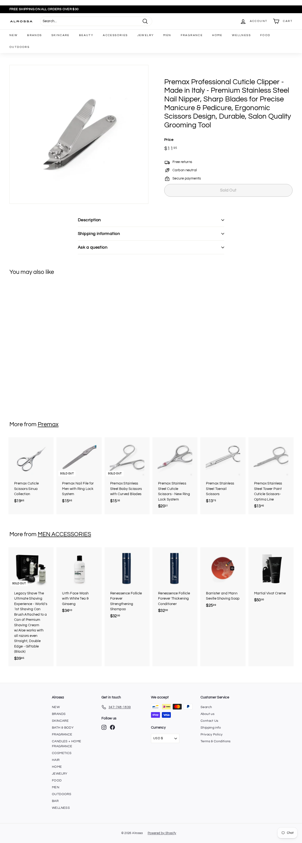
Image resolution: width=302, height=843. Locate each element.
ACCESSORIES (115, 35)
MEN (167, 35)
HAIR (56, 760)
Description (89, 220)
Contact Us (209, 720)
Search (206, 707)
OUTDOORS (19, 47)
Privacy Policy (211, 734)
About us (207, 714)
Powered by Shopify (162, 833)
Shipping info (211, 727)
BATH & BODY (63, 727)
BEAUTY (86, 35)
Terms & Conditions (216, 741)
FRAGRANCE (192, 35)
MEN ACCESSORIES (64, 534)
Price (168, 140)
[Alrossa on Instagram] (103, 727)
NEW (13, 35)
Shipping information (99, 233)
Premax (48, 424)
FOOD (265, 35)
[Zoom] (79, 134)
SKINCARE (60, 35)
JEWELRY (145, 35)
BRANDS (34, 35)
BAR (55, 801)
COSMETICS (61, 753)
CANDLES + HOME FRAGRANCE (66, 744)
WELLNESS (241, 35)
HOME (217, 35)
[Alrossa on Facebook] (112, 727)
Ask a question (92, 247)
